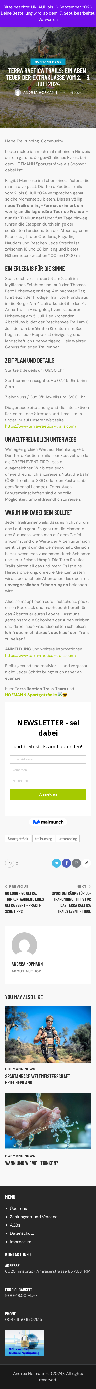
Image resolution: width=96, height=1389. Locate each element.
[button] (11, 863)
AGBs (15, 1225)
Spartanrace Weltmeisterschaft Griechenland (37, 1079)
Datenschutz (22, 1233)
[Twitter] (56, 863)
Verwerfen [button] (48, 19)
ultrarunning (68, 838)
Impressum (20, 1241)
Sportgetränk (18, 838)
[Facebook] (66, 863)
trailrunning (43, 838)
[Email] (76, 863)
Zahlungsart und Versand (34, 1216)
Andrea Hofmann (27, 964)
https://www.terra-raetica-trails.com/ (40, 426)
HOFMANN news (48, 62)
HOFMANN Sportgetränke (31, 694)
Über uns (18, 1208)
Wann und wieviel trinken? (31, 1163)
